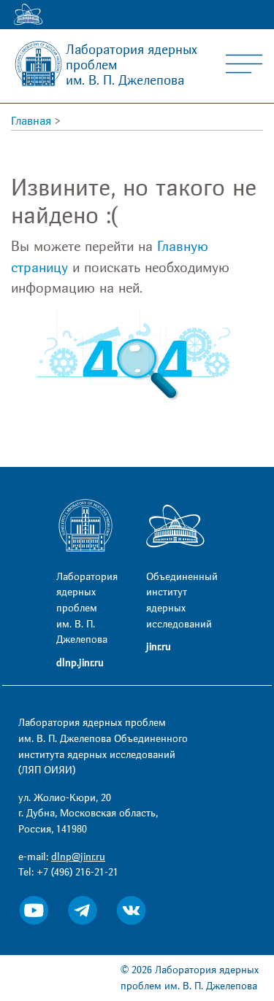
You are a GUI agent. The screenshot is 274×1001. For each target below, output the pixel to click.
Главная (31, 121)
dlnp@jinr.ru (78, 857)
